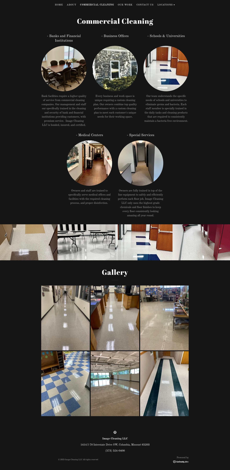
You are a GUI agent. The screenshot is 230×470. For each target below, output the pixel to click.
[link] (115, 432)
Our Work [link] (125, 5)
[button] (166, 4)
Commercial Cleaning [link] (97, 5)
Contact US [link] (145, 5)
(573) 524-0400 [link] (115, 450)
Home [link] (59, 5)
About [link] (71, 5)
